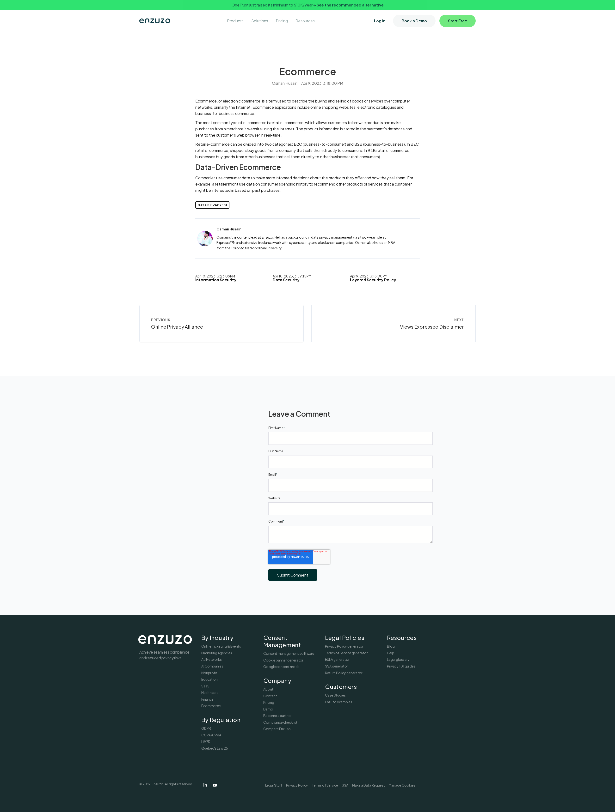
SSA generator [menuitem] (336, 666)
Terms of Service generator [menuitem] (346, 653)
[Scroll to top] (605, 802)
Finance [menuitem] (207, 699)
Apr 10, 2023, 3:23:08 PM (215, 276)
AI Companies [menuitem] (212, 666)
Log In (380, 21)
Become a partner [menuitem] (277, 715)
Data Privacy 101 (212, 205)
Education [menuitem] (209, 679)
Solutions (259, 20)
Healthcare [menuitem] (210, 692)
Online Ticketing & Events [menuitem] (221, 646)
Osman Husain (284, 83)
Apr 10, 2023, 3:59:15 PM (292, 276)
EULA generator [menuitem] (337, 659)
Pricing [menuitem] (268, 702)
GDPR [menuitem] (206, 728)
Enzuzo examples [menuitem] (338, 702)
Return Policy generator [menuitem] (344, 673)
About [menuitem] (268, 689)
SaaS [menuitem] (205, 686)
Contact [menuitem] (270, 696)
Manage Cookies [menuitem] (402, 785)
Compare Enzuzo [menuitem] (277, 729)
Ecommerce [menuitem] (211, 706)
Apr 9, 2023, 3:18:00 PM (368, 276)
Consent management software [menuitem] (288, 653)
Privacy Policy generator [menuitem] (344, 646)
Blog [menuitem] (391, 646)
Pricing (282, 20)
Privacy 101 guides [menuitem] (401, 666)
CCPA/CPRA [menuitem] (211, 735)
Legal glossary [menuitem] (398, 659)
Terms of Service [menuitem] (325, 785)
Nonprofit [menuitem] (209, 673)
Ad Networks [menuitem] (211, 659)
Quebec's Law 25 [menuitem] (214, 748)
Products (235, 20)
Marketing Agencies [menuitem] (216, 653)
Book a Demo (414, 20)
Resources (305, 20)
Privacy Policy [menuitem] (297, 785)
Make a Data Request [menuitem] (368, 785)
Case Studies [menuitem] (335, 695)
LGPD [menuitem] (205, 741)
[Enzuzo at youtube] (215, 785)
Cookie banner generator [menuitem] (283, 660)
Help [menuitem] (390, 653)
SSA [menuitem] (345, 785)
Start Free (457, 20)
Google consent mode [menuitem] (281, 666)
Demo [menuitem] (268, 709)
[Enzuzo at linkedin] (205, 785)
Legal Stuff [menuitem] (273, 785)
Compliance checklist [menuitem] (280, 722)
